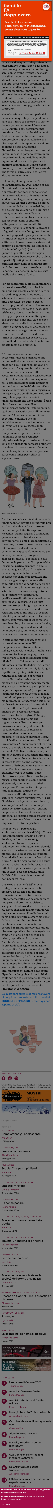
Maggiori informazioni (11, 1499)
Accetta (6, 1504)
